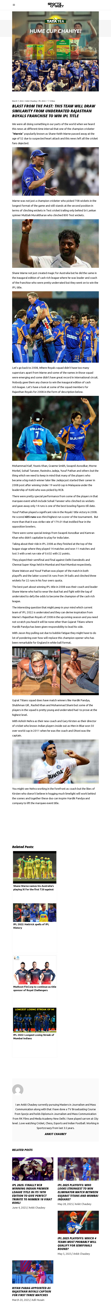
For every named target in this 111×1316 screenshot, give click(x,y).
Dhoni (77, 730)
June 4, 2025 (19, 1207)
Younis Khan (40, 465)
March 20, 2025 (21, 1299)
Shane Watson (20, 570)
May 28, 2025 (65, 1204)
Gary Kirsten (69, 721)
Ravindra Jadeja (49, 470)
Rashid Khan (38, 705)
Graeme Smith (57, 465)
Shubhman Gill (20, 705)
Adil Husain (38, 1299)
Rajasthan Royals (22, 391)
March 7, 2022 (18, 101)
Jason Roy (24, 632)
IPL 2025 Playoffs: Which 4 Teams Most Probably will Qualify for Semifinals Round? (77, 1243)
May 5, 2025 (64, 1253)
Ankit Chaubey (31, 101)
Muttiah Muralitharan (34, 215)
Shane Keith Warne (60, 133)
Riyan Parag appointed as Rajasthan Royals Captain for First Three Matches (31, 1291)
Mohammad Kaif (22, 465)
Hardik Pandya (80, 700)
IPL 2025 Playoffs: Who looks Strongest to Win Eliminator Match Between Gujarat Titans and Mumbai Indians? (78, 1192)
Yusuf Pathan (68, 470)
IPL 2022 (42, 101)
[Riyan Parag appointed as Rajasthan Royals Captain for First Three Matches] (32, 1271)
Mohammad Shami (62, 705)
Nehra (33, 788)
